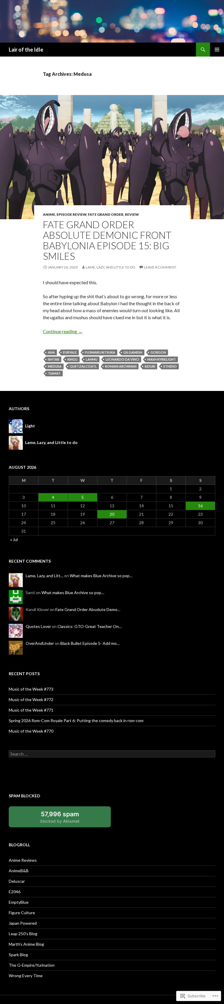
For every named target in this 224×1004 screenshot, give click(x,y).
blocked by (66, 818)
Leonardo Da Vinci (122, 359)
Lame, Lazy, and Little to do (110, 267)
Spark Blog (18, 954)
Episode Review (71, 214)
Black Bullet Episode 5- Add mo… (90, 643)
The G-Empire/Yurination (32, 965)
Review (132, 214)
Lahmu (91, 359)
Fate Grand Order (105, 214)
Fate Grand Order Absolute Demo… (87, 609)
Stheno (170, 366)
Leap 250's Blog (23, 933)
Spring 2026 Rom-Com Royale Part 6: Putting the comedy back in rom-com (76, 720)
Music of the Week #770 (31, 731)
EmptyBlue (19, 902)
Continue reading (63, 331)
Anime (49, 214)
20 (112, 514)
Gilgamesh (132, 352)
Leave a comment (160, 267)
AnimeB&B (19, 870)
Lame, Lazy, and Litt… (44, 575)
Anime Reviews (23, 860)
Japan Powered (23, 923)
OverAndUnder (40, 643)
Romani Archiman (120, 366)
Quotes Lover (38, 626)
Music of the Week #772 (31, 699)
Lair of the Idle (26, 49)
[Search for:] (112, 754)
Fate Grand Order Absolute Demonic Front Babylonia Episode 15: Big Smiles (107, 240)
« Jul (14, 539)
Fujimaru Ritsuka (100, 352)
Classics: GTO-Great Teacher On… (89, 626)
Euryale (70, 352)
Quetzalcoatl (83, 366)
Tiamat (54, 373)
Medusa (55, 366)
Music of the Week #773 (31, 689)
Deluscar (17, 881)
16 (200, 505)
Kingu (72, 359)
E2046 (14, 891)
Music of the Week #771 (31, 710)
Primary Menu (217, 50)
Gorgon (158, 352)
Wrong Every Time (26, 975)
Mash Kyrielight (161, 359)
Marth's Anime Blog (26, 944)
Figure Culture (22, 912)
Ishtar (53, 359)
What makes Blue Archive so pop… (101, 575)
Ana (51, 352)
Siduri (150, 366)
